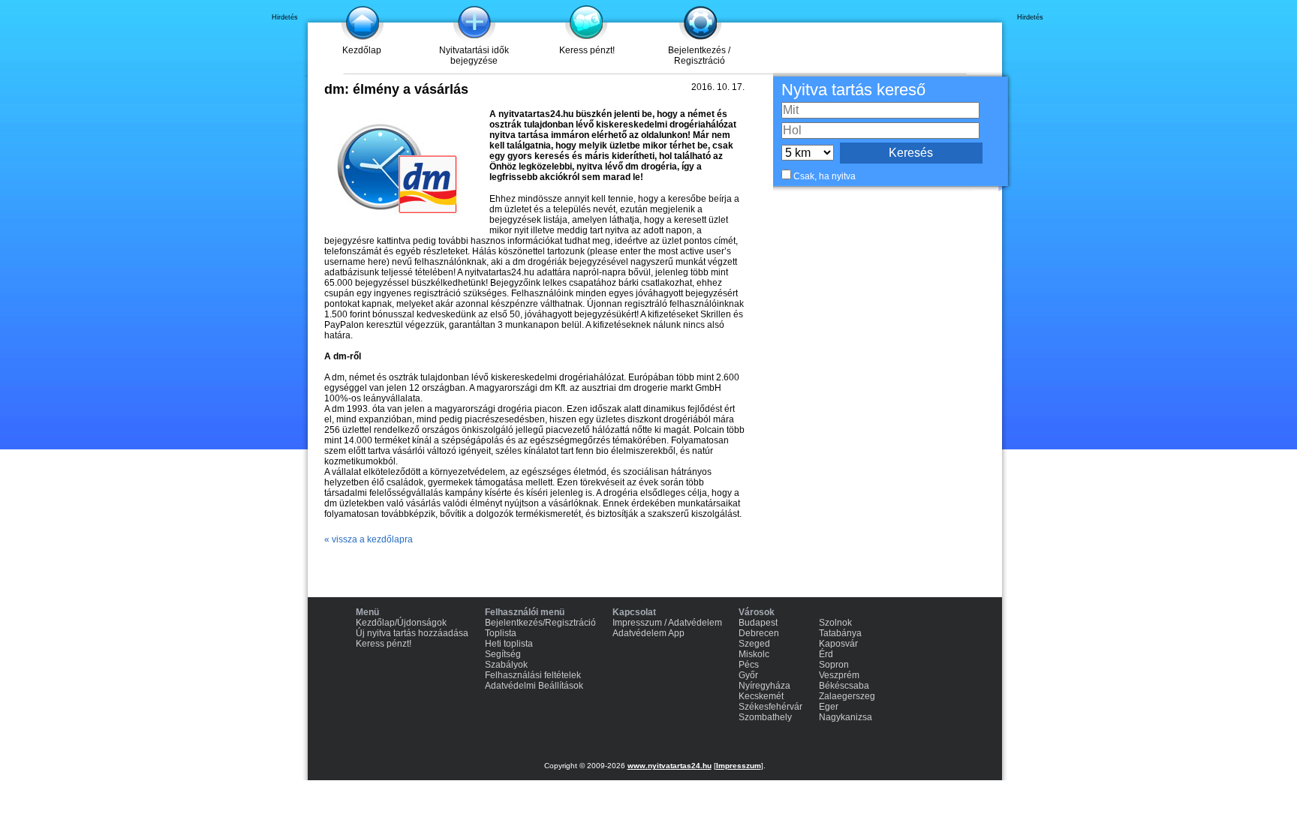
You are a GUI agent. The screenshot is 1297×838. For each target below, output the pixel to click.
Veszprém (839, 675)
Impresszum (738, 765)
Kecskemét (761, 696)
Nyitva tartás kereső (853, 89)
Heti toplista (509, 643)
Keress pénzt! (587, 50)
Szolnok (835, 622)
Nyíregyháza (764, 685)
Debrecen (759, 633)
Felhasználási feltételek (533, 675)
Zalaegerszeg (847, 696)
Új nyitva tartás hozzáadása (412, 633)
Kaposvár (838, 643)
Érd (826, 654)
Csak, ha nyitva (824, 176)
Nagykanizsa (845, 717)
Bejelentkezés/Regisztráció (540, 622)
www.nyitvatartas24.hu (669, 765)
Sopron (834, 664)
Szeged (754, 643)
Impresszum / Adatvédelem (667, 622)
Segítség (503, 654)
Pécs (749, 664)
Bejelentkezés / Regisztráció (699, 55)
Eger (828, 706)
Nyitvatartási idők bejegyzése (474, 55)
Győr (748, 675)
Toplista (500, 633)
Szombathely (765, 717)
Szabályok (506, 664)
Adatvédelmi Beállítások (534, 685)
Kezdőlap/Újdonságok (401, 622)
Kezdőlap (361, 50)
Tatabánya (840, 633)
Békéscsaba (844, 685)
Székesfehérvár (770, 706)
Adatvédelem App (648, 633)
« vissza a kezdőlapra (368, 539)
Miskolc (754, 654)
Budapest (758, 622)
